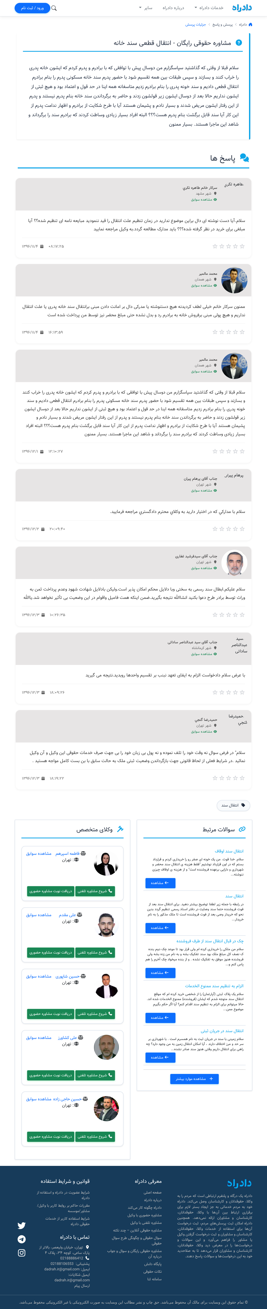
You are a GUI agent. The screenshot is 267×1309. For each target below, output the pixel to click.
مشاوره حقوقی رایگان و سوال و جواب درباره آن (134, 1253)
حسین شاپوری (68, 976)
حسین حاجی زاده (67, 1099)
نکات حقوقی (152, 1272)
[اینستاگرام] (21, 1253)
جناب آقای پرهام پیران (200, 479)
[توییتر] (21, 1226)
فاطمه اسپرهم (68, 853)
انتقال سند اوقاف (229, 851)
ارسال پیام (82, 1286)
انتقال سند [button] (230, 805)
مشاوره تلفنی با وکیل (146, 1223)
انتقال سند (234, 896)
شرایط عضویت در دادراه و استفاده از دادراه (63, 1195)
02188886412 (71, 1258)
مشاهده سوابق (202, 199)
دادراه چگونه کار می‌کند (145, 1208)
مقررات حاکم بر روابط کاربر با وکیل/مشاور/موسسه (63, 1208)
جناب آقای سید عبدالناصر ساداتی (192, 642)
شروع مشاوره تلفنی (93, 891)
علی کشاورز (67, 1038)
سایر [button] (147, 7)
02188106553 (62, 1264)
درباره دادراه (173, 7)
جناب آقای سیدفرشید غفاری (196, 556)
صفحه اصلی (153, 1192)
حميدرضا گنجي (206, 720)
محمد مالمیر (208, 274)
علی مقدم (67, 915)
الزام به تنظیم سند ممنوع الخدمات (214, 986)
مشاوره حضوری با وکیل (145, 1215)
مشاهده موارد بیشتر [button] (191, 1079)
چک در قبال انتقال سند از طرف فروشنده (210, 941)
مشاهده (157, 883)
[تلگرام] (21, 1239)
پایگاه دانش (153, 1264)
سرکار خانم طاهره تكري (200, 188)
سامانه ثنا (154, 1279)
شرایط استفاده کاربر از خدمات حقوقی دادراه (67, 1221)
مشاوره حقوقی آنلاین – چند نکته (137, 1230)
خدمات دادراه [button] (210, 7)
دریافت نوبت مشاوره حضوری (50, 891)
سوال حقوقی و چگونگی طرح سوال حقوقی (137, 1240)
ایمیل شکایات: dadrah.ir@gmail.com (72, 1277)
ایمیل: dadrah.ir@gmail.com (67, 1269)
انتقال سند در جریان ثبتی (222, 1031)
